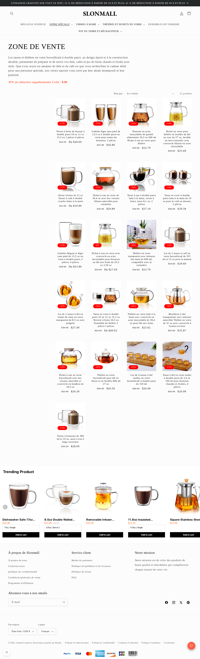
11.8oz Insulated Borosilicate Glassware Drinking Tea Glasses (143, 520)
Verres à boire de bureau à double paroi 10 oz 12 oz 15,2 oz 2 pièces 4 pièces (70, 134)
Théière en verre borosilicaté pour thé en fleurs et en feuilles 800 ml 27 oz (106, 379)
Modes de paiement (82, 560)
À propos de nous (17, 560)
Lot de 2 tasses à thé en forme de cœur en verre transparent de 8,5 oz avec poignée (70, 318)
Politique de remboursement (77, 643)
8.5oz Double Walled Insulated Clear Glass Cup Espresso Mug (62, 520)
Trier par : (119, 93)
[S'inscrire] (63, 602)
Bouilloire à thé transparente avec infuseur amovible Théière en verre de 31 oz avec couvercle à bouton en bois (177, 320)
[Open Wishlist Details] (191, 646)
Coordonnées (169, 643)
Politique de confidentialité (103, 643)
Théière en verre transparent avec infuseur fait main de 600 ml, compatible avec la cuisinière (141, 259)
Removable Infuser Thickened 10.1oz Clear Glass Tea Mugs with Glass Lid (104, 520)
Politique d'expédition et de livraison (91, 566)
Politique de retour (81, 571)
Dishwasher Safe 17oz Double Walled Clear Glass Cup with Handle (20, 520)
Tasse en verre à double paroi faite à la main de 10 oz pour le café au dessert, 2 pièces (177, 199)
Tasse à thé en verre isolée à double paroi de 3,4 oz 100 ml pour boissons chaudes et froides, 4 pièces (177, 381)
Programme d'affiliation (21, 583)
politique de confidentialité (22, 571)
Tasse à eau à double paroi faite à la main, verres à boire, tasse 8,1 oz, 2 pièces (141, 199)
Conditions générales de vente (24, 577)
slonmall (19, 643)
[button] (11, 13)
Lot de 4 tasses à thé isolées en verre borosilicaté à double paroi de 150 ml (141, 379)
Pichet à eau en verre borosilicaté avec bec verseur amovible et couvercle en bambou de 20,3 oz (70, 381)
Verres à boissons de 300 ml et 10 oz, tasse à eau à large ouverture (70, 439)
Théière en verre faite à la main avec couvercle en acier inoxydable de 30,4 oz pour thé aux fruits (141, 318)
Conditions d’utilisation (128, 643)
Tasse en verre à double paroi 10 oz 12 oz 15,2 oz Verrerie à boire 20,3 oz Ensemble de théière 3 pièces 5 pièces (106, 320)
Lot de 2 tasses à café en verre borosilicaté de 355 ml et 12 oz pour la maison (177, 256)
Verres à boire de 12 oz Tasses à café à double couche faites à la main (70, 198)
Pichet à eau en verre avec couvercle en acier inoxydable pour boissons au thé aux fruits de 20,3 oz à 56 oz (106, 259)
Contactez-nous (16, 566)
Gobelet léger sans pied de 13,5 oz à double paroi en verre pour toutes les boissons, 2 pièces (106, 136)
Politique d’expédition (151, 643)
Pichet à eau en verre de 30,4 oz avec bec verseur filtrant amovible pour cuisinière (106, 199)
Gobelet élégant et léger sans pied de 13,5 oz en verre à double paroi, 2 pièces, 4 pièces (70, 257)
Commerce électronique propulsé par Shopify (42, 643)
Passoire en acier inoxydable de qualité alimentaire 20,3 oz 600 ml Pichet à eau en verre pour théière (141, 137)
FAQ (74, 577)
